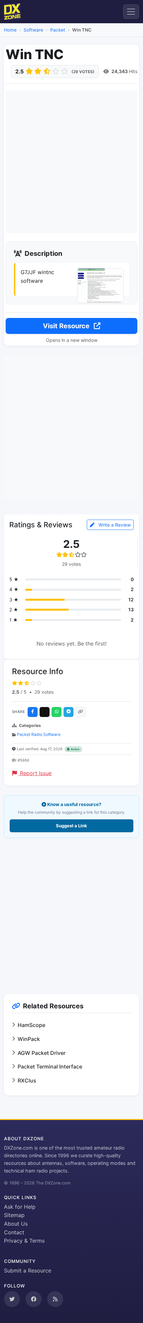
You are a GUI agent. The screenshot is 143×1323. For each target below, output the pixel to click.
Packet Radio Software (39, 734)
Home (10, 30)
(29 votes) (83, 71)
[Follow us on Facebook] (34, 1299)
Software (33, 30)
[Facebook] (33, 712)
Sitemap (14, 1215)
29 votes (44, 692)
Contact (14, 1232)
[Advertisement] (71, 161)
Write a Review (114, 525)
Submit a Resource (27, 1270)
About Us (16, 1223)
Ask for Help (20, 1206)
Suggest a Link (71, 825)
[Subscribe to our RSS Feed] (55, 1299)
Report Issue (35, 773)
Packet (57, 30)
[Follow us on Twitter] (12, 1299)
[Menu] (131, 11)
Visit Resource (67, 326)
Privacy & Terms (24, 1240)
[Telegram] (68, 712)
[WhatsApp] (57, 712)
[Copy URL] (80, 712)
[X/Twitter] (45, 712)
